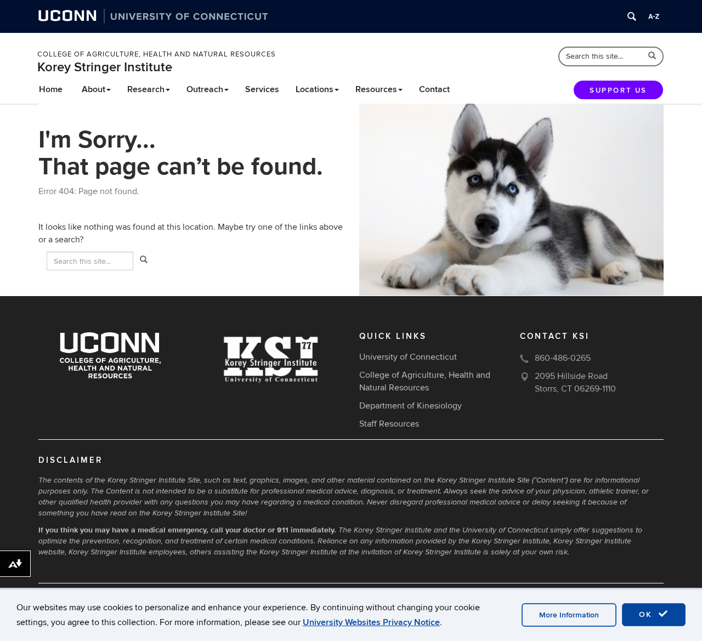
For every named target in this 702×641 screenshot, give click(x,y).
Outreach (204, 89)
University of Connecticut (408, 356)
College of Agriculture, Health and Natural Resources (156, 54)
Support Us (618, 90)
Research (146, 89)
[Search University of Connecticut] (632, 16)
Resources (376, 89)
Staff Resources (389, 423)
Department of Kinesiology (410, 405)
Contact (434, 89)
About (93, 89)
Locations (314, 89)
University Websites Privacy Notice (371, 622)
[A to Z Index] (654, 16)
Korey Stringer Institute (104, 67)
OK (647, 614)
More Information (569, 615)
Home (51, 89)
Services (262, 89)
